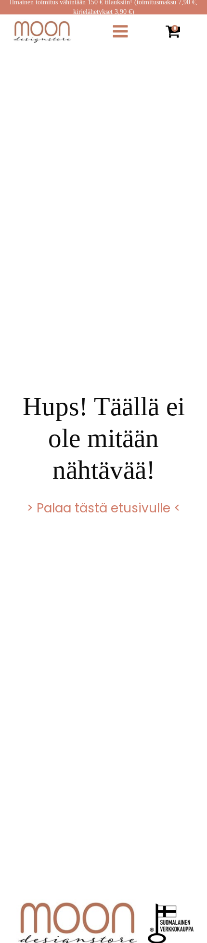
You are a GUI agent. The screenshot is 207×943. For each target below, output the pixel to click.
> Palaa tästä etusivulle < (103, 508)
